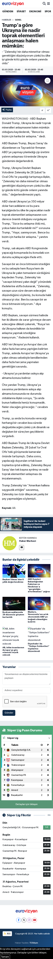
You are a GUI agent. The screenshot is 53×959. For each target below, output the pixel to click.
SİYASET (21, 11)
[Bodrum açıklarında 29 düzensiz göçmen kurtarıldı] (14, 603)
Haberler (6, 20)
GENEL (18, 20)
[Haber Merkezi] (10, 543)
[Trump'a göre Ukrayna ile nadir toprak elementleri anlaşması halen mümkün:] (26, 90)
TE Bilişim (33, 943)
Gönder (9, 713)
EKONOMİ (35, 11)
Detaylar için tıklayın (27, 804)
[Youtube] (34, 920)
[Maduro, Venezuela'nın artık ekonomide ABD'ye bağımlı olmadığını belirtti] (39, 603)
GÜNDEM (7, 11)
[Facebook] (18, 920)
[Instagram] (29, 920)
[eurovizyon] (13, 4)
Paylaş (9, 110)
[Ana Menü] (48, 4)
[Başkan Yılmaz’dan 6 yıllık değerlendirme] (14, 571)
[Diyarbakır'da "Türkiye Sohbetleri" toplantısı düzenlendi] (39, 634)
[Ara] (44, 4)
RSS (9, 934)
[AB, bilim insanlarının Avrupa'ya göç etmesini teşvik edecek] (14, 636)
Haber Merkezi (27, 541)
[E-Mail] (21, 547)
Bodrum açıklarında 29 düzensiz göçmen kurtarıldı (13, 614)
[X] (23, 920)
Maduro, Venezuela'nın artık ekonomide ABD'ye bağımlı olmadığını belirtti (38, 617)
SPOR (48, 11)
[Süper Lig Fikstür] (49, 815)
